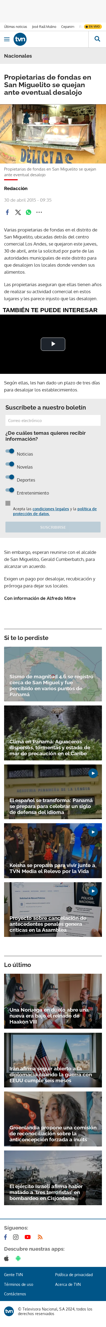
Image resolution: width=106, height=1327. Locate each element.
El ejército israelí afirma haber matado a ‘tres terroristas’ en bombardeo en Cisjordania (46, 1192)
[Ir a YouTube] (29, 1237)
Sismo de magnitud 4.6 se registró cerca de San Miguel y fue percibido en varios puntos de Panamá (51, 685)
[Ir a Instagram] (17, 1237)
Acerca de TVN (68, 1284)
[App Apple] (7, 1258)
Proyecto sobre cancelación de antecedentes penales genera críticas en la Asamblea (48, 924)
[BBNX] (9, 1311)
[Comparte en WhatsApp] (28, 212)
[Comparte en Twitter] (18, 212)
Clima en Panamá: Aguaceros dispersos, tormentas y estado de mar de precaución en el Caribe (50, 747)
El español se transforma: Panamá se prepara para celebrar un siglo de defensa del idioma (51, 806)
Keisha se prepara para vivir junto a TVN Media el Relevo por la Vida (52, 868)
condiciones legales (51, 508)
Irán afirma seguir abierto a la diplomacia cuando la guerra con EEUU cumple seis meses (51, 1074)
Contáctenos (15, 1294)
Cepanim (67, 27)
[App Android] (19, 1258)
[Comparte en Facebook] (7, 212)
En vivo (94, 26)
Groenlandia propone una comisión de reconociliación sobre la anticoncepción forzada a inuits (53, 1133)
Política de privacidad (74, 1274)
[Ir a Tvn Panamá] (51, 39)
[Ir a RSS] (41, 1237)
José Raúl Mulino (44, 27)
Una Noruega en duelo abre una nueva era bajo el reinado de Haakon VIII (49, 1016)
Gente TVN (13, 1274)
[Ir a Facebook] (6, 1237)
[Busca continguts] (97, 39)
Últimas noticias (15, 27)
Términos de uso (18, 1284)
